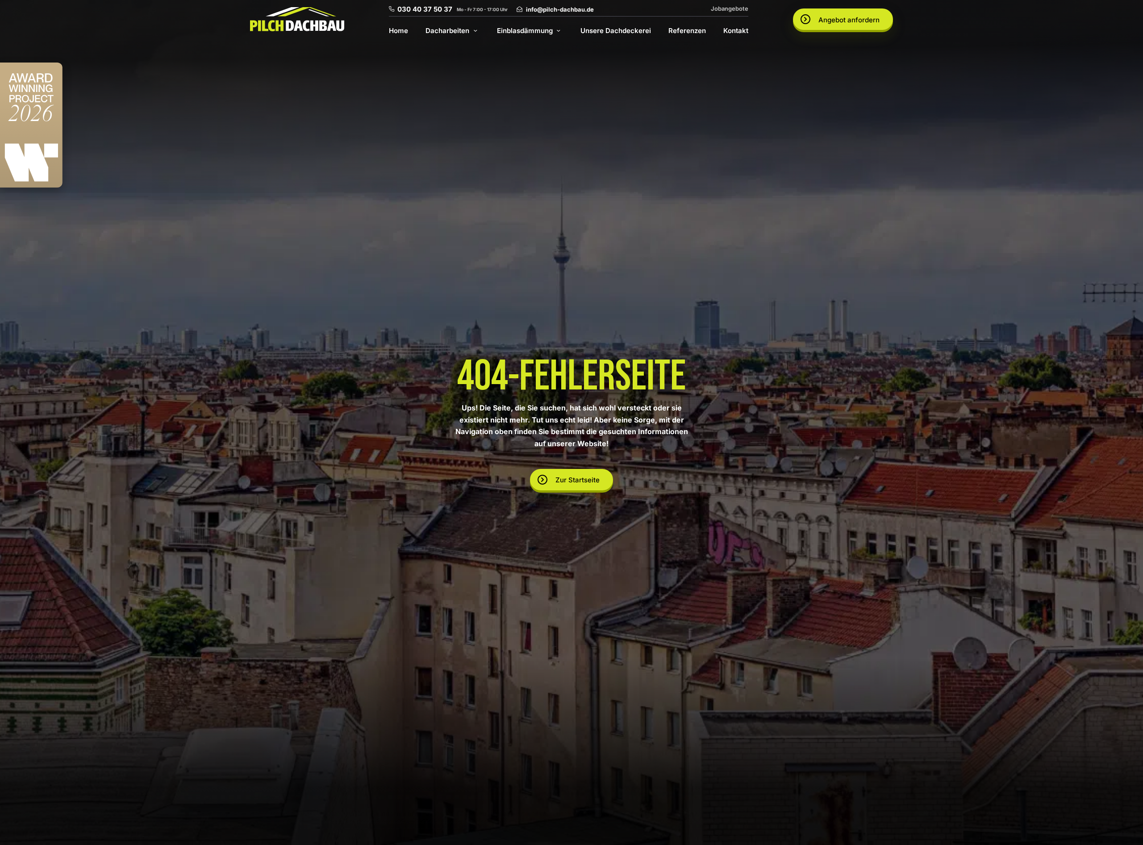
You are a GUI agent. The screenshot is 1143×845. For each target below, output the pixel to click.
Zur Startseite (577, 480)
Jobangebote (729, 8)
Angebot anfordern (849, 20)
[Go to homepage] (297, 19)
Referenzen (687, 30)
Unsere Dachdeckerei (615, 30)
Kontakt (735, 30)
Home (398, 30)
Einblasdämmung (525, 30)
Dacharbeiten (447, 30)
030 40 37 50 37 (424, 9)
